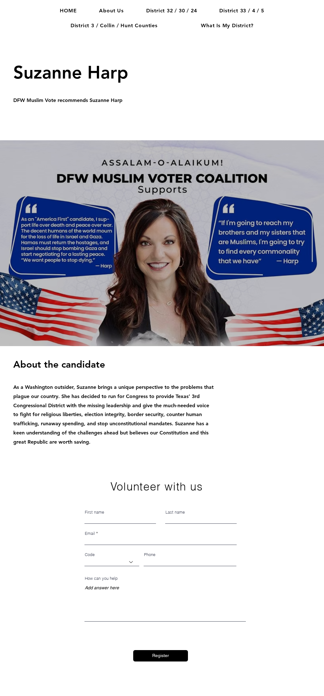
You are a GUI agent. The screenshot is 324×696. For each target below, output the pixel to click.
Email (90, 533)
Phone (149, 555)
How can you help (101, 578)
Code (90, 555)
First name (94, 512)
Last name (175, 512)
